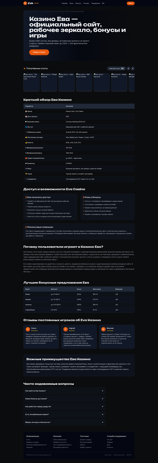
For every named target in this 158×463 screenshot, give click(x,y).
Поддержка (95, 3)
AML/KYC (129, 455)
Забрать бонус (39, 52)
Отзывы (86, 3)
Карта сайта (108, 455)
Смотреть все (114, 68)
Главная (64, 3)
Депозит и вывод (85, 439)
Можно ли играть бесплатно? (64, 422)
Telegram (110, 442)
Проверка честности (60, 442)
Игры (71, 3)
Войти (131, 3)
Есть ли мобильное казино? (64, 414)
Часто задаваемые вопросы (62, 445)
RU (103, 3)
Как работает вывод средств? (64, 407)
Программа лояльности (60, 447)
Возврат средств (85, 447)
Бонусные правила (86, 442)
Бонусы (78, 3)
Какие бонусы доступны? (64, 399)
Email (108, 445)
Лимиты (82, 445)
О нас (28, 439)
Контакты (110, 447)
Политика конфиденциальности (36, 445)
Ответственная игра (59, 439)
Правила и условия (32, 442)
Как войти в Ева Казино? (64, 391)
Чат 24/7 (109, 439)
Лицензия (29, 447)
